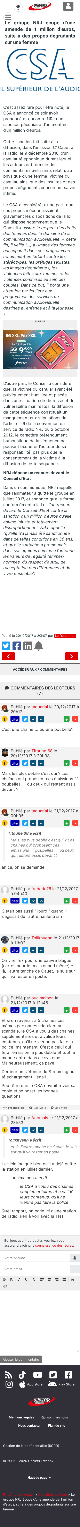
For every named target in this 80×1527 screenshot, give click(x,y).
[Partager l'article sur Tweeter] (7, 648)
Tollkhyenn (42, 937)
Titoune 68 (42, 750)
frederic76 (41, 888)
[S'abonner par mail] (39, 648)
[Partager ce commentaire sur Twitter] (25, 719)
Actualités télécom (52, 1494)
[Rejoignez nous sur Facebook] (69, 1375)
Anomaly (40, 1117)
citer (14, 719)
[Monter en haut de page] (41, 719)
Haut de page (38, 1477)
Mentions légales (21, 1417)
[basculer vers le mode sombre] (18, 7)
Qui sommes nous (54, 1417)
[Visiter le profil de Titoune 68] (5, 752)
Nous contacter (29, 1425)
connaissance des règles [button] (54, 1245)
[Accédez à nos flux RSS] (9, 1375)
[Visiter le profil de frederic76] (5, 890)
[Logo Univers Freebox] (40, 6)
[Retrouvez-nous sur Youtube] (38, 1375)
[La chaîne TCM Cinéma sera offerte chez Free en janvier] (9, 656)
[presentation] (4, 1280)
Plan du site (56, 1425)
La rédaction (65, 636)
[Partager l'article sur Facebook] (18, 648)
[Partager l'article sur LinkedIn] (28, 648)
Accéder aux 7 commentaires (40, 669)
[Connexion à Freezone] (68, 6)
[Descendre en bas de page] (33, 719)
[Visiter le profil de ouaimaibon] (5, 999)
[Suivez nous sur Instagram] (10, 1384)
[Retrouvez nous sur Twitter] (54, 1375)
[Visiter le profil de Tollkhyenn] (5, 939)
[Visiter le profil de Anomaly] (5, 1119)
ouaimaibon (43, 997)
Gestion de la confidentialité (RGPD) (31, 1446)
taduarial (40, 706)
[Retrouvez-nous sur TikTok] (23, 1375)
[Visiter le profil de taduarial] (5, 708)
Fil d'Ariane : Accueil (18, 1494)
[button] (4, 1280)
